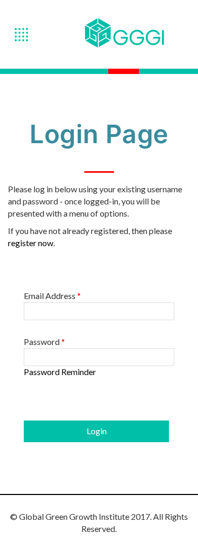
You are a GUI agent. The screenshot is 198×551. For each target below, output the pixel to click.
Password (44, 342)
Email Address (52, 296)
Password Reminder (60, 372)
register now (30, 243)
